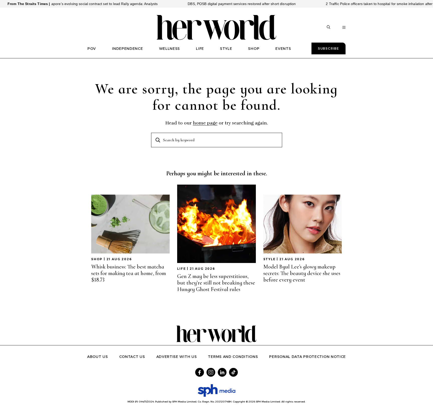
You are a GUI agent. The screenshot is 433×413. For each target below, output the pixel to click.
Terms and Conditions (233, 356)
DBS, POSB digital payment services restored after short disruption (231, 4)
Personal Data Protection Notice (307, 356)
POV (91, 48)
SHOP (253, 48)
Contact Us (132, 356)
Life (181, 268)
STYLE (226, 48)
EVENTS (283, 48)
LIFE (200, 48)
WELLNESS (169, 48)
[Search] (329, 27)
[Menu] (344, 27)
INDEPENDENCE (127, 48)
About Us (97, 356)
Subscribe (328, 48)
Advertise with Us (176, 356)
